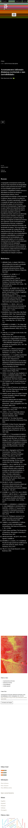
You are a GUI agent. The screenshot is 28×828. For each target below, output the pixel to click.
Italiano (3, 808)
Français (3, 806)
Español (3, 803)
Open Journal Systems (7, 793)
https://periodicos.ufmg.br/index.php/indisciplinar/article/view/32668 (14, 698)
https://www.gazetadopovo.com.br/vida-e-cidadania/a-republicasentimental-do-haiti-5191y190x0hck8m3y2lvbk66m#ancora (14, 362)
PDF (3, 122)
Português (4, 810)
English (3, 801)
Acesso (25, 1)
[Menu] (14, 14)
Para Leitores (5, 783)
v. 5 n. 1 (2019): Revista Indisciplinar (9, 63)
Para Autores (4, 786)
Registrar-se (18, 1)
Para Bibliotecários (6, 788)
